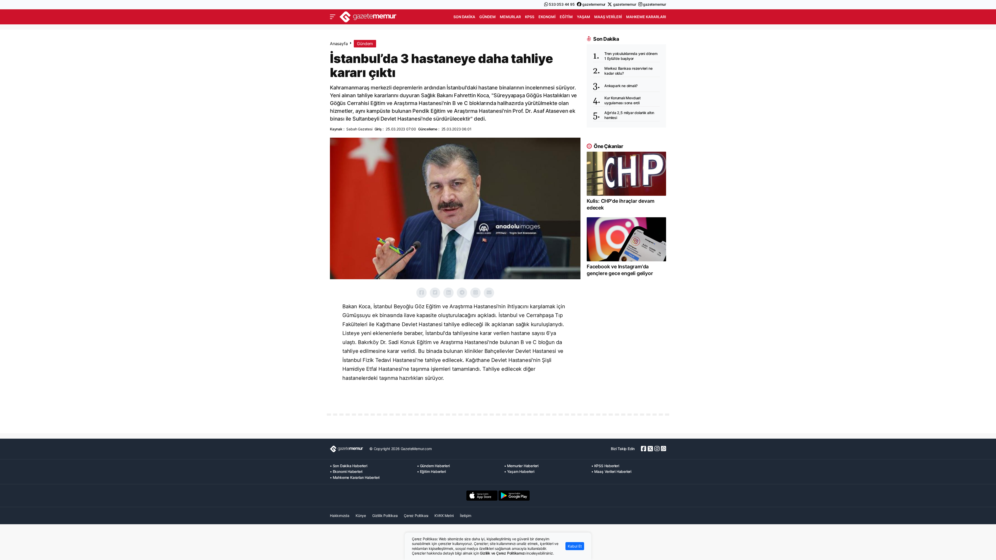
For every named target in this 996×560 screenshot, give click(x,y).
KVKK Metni (444, 515)
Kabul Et (575, 546)
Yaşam (583, 17)
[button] (332, 17)
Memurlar (510, 17)
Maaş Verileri (608, 17)
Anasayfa (339, 43)
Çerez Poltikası (416, 515)
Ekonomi (547, 17)
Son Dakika (464, 17)
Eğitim (566, 17)
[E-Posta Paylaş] (489, 293)
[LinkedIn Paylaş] (448, 293)
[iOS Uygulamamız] (481, 495)
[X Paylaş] (435, 293)
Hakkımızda (339, 515)
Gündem (487, 17)
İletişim (465, 515)
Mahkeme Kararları (646, 17)
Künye (361, 515)
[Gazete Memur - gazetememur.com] (368, 16)
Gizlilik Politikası (385, 515)
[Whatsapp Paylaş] (475, 293)
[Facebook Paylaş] (421, 293)
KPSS (529, 17)
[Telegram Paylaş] (462, 293)
